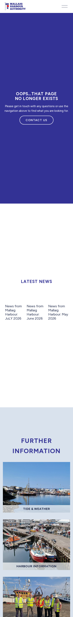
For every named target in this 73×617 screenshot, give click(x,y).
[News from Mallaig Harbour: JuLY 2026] (15, 298)
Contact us (36, 120)
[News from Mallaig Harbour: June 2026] (37, 298)
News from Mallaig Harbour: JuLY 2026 (13, 312)
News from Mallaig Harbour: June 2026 (35, 312)
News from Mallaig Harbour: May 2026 (58, 312)
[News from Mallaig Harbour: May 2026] (58, 298)
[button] (62, 289)
